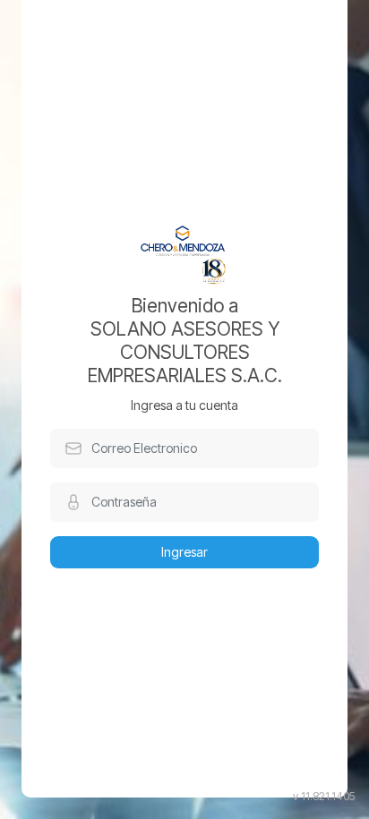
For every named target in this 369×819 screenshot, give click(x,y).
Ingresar (184, 551)
